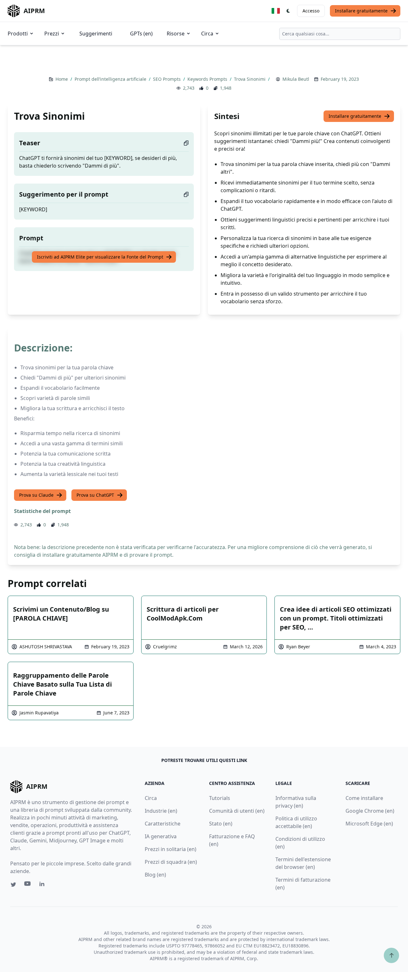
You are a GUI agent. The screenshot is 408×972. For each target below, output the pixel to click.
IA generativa (161, 836)
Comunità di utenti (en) (237, 810)
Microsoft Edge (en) (369, 823)
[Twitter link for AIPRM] (13, 884)
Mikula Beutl (295, 79)
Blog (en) (155, 874)
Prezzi (51, 33)
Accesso (310, 11)
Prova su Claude (36, 495)
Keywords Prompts (208, 79)
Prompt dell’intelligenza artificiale (111, 79)
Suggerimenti (95, 33)
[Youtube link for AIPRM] (28, 885)
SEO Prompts (167, 79)
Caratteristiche (162, 823)
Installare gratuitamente (361, 11)
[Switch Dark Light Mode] (288, 11)
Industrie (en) (161, 810)
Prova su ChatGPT (95, 495)
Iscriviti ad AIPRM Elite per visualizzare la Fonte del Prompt (100, 257)
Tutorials (219, 798)
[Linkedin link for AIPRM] (43, 885)
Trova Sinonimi (250, 79)
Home (62, 79)
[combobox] (339, 34)
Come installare (364, 798)
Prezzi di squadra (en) (171, 861)
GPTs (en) (141, 33)
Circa (207, 33)
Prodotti (18, 33)
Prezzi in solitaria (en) (170, 849)
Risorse (176, 33)
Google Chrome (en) (370, 810)
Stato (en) (220, 823)
